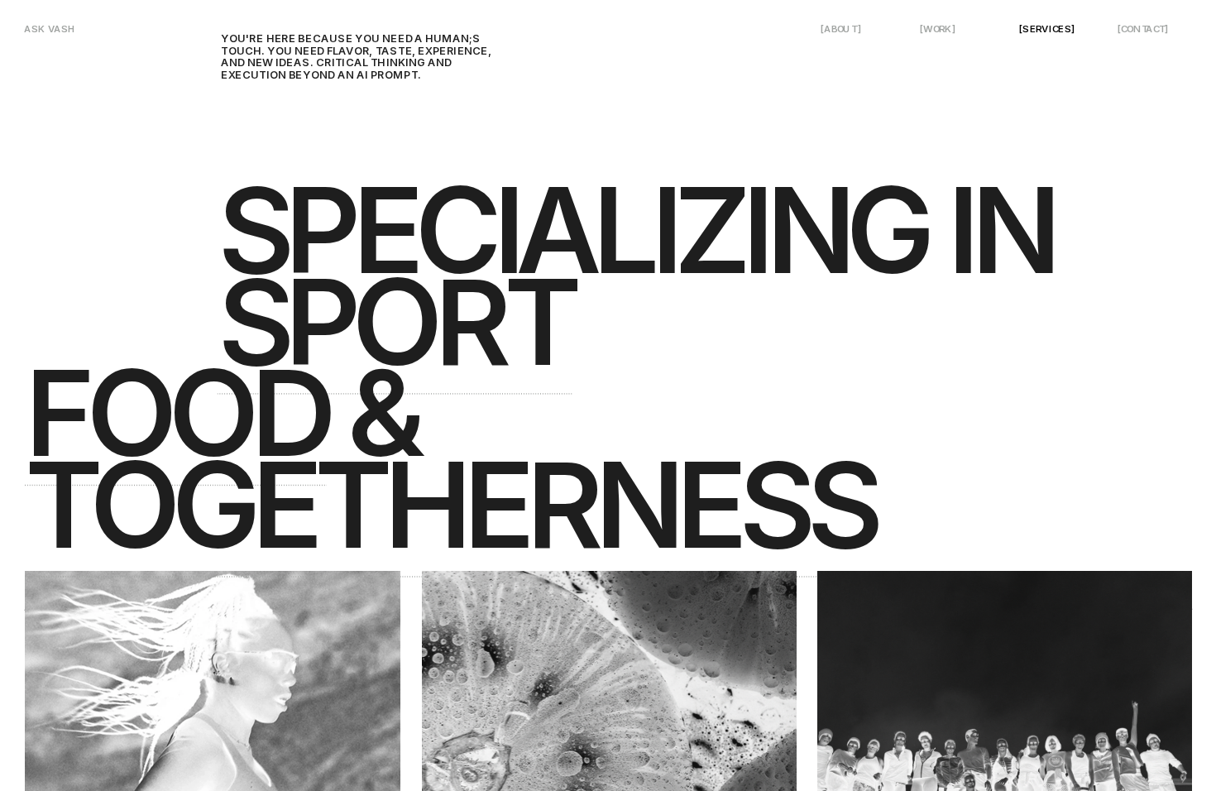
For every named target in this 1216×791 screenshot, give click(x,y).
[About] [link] (841, 29)
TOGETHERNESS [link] (449, 505)
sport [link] (395, 321)
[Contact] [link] (1143, 29)
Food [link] (176, 413)
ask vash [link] (50, 29)
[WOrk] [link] (937, 29)
